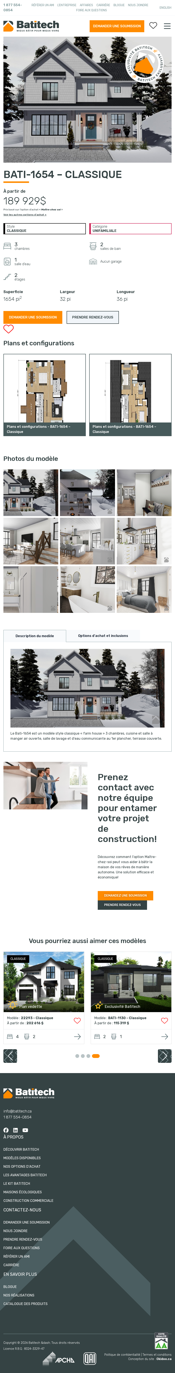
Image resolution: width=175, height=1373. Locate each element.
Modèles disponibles (22, 1158)
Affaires (86, 5)
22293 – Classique (37, 1018)
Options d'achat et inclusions (103, 636)
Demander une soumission (117, 26)
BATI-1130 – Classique (127, 1018)
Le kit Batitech (16, 1184)
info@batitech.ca (17, 1111)
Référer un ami (43, 5)
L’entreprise (66, 5)
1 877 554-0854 (12, 7)
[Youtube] (25, 1130)
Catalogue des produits (25, 1304)
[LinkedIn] (15, 1130)
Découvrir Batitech (21, 1149)
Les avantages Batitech (25, 1175)
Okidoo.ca (164, 1359)
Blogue (119, 5)
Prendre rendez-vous (22, 1239)
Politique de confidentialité (122, 1355)
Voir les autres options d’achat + (25, 214)
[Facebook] (6, 1130)
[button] (165, 1056)
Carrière (103, 5)
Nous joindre (138, 5)
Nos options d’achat (22, 1167)
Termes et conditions (157, 1355)
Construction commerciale (28, 1201)
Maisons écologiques (22, 1192)
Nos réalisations (18, 1295)
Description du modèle (35, 636)
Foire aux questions (91, 10)
